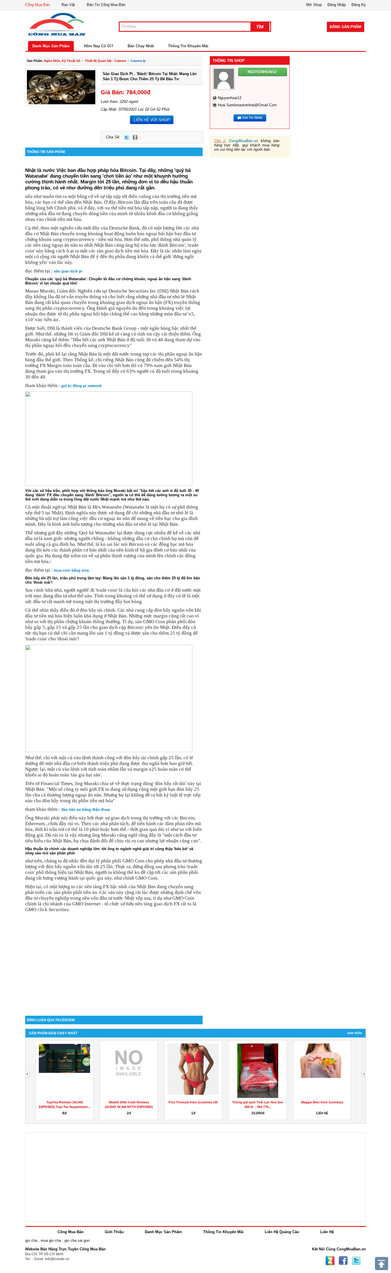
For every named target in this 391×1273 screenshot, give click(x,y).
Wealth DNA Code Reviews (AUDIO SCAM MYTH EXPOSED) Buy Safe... (128, 1107)
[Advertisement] (114, 967)
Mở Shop (314, 5)
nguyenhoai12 (229, 98)
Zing (135, 137)
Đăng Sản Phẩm (345, 27)
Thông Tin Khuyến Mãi (188, 46)
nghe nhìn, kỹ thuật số (62, 60)
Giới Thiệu (114, 1232)
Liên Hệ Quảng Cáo (282, 1232)
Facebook (343, 1260)
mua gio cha (51, 1240)
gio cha (31, 1240)
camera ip (138, 60)
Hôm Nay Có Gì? (98, 46)
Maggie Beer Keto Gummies (321, 1102)
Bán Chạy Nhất (141, 46)
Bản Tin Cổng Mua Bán (106, 5)
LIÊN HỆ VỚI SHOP (152, 119)
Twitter (126, 137)
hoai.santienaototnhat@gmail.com (247, 105)
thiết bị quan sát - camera (105, 60)
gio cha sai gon (77, 1240)
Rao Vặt (68, 5)
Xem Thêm (354, 1033)
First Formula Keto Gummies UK (192, 1102)
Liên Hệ (327, 1232)
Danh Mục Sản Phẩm (51, 46)
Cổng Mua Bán (37, 5)
